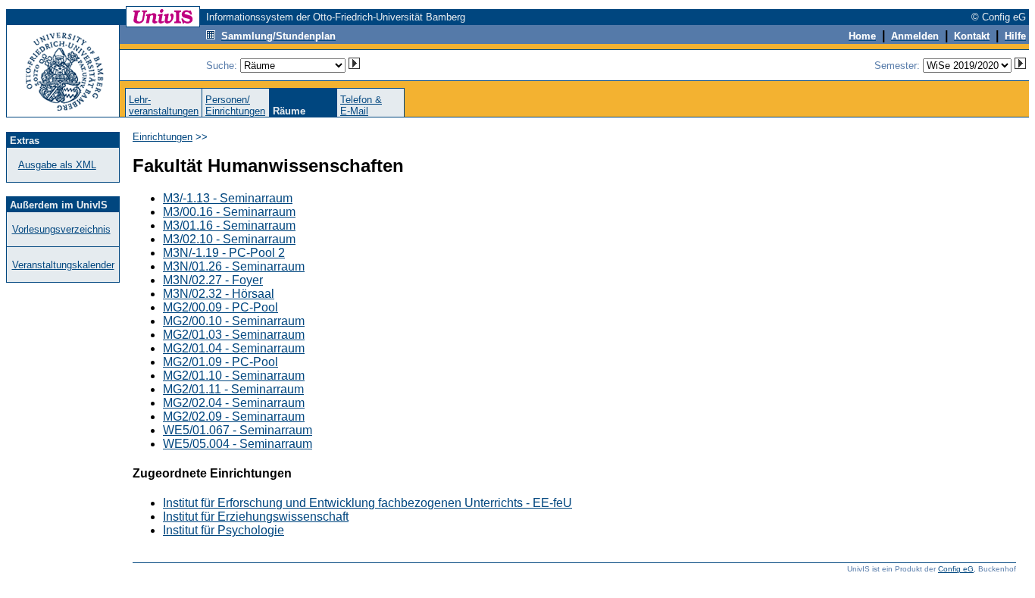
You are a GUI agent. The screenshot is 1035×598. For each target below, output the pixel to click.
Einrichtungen (162, 136)
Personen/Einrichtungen (235, 105)
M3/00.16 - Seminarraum (229, 211)
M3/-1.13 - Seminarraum (227, 198)
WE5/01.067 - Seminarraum (237, 430)
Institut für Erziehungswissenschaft (256, 516)
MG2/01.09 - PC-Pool (220, 361)
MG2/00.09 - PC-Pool (220, 307)
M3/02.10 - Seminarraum (229, 239)
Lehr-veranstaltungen (164, 105)
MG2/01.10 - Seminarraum (234, 375)
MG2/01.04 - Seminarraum (234, 348)
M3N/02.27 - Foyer (213, 280)
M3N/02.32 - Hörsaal (218, 293)
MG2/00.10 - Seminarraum (234, 321)
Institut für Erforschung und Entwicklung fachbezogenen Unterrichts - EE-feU (367, 502)
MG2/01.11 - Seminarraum (233, 389)
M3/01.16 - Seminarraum (229, 225)
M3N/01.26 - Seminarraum (234, 266)
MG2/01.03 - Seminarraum (234, 334)
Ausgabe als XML (57, 165)
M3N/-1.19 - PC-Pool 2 (224, 252)
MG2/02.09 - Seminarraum (234, 416)
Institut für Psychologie (223, 530)
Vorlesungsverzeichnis (61, 229)
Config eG (956, 569)
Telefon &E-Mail (361, 105)
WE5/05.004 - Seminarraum (237, 443)
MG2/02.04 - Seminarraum (234, 402)
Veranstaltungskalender (63, 265)
